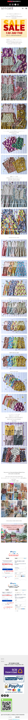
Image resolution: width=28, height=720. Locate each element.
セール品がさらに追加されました (14, 13)
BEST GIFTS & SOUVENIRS (14, 419)
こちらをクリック (14, 15)
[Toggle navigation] (26, 8)
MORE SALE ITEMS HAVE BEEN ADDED (14, 16)
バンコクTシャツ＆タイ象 (14, 414)
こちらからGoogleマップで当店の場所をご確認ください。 (14, 482)
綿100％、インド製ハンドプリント (14, 39)
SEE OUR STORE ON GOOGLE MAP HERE (14, 476)
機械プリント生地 (14, 176)
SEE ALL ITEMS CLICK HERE (14, 180)
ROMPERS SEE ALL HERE (14, 299)
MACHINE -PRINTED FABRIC (14, 179)
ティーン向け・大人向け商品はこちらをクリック (14, 131)
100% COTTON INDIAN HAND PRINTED (14, 42)
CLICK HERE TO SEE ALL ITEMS (14, 43)
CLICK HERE (14, 18)
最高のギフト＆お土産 (14, 415)
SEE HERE (14, 421)
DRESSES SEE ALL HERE (14, 237)
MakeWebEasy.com (16, 719)
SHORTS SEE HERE (14, 371)
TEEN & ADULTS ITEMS (14, 132)
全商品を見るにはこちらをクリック (14, 41)
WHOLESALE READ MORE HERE (14, 521)
